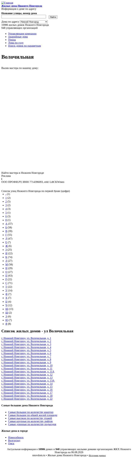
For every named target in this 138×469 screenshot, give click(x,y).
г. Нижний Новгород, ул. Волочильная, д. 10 (27, 365)
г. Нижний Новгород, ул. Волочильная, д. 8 (26, 359)
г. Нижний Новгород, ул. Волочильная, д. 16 (27, 389)
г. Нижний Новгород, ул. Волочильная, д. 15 (27, 386)
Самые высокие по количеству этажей (30, 418)
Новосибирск (16, 437)
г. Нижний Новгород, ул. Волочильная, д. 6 (26, 353)
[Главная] (7, 2)
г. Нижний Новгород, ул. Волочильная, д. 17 (27, 392)
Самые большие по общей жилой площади (32, 415)
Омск (11, 443)
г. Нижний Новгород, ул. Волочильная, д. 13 (27, 377)
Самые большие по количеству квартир (30, 412)
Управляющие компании (22, 33)
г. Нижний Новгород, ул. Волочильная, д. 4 (26, 347)
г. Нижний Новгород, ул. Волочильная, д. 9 (26, 362)
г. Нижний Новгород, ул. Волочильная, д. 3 (26, 344)
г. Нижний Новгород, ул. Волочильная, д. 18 (27, 395)
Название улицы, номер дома (19, 13)
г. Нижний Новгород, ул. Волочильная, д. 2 (26, 341)
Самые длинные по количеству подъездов (32, 424)
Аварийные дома (18, 36)
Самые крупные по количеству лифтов (30, 421)
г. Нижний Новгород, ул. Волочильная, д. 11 (26, 368)
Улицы (12, 39)
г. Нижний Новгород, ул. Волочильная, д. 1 (26, 338)
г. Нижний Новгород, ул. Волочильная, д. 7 (26, 356)
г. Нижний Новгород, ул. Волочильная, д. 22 (27, 398)
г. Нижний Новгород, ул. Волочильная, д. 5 (26, 350)
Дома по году (16, 42)
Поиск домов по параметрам (24, 45)
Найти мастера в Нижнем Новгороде (22, 172)
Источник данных (97, 455)
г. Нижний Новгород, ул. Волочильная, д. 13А (28, 380)
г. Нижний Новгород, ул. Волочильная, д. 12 (27, 374)
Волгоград (14, 440)
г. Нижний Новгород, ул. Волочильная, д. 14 (27, 383)
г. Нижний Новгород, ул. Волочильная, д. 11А (27, 371)
